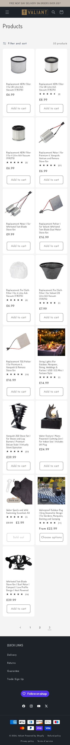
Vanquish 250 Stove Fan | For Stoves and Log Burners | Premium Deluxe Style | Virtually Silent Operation (18, 441)
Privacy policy (27, 741)
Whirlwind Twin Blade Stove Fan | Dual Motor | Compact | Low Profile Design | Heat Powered (17, 586)
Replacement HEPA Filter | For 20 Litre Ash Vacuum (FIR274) (51, 87)
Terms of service (45, 741)
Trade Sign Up (15, 679)
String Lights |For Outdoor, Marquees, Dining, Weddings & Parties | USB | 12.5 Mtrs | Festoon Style (51, 367)
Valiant (21, 735)
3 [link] (49, 627)
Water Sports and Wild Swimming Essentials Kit (18, 511)
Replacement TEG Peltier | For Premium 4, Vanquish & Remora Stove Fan (18, 366)
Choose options (51, 537)
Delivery (12, 655)
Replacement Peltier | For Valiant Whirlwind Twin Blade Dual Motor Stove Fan (50, 228)
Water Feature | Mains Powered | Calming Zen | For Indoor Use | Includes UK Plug (51, 440)
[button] (7, 12)
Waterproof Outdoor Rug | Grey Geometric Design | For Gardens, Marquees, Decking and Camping (51, 514)
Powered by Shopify (34, 735)
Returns (11, 663)
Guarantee (13, 671)
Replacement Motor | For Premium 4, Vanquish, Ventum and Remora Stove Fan (51, 157)
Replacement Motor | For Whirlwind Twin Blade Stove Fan (18, 226)
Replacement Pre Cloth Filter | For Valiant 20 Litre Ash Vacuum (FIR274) (50, 294)
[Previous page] (20, 627)
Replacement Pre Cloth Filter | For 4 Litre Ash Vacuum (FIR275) (17, 293)
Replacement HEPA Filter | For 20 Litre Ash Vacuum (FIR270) (18, 87)
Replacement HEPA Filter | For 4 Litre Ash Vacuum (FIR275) (18, 155)
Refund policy (54, 735)
